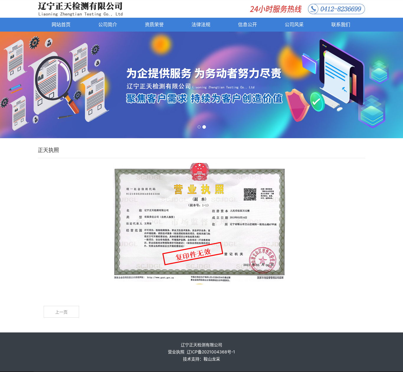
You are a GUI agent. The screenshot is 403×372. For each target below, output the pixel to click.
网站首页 (61, 24)
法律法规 (200, 24)
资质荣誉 (154, 24)
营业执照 (176, 351)
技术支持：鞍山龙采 (201, 358)
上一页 (61, 311)
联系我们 (340, 24)
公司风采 (294, 24)
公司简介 (107, 24)
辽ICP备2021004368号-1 (211, 351)
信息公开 (247, 24)
